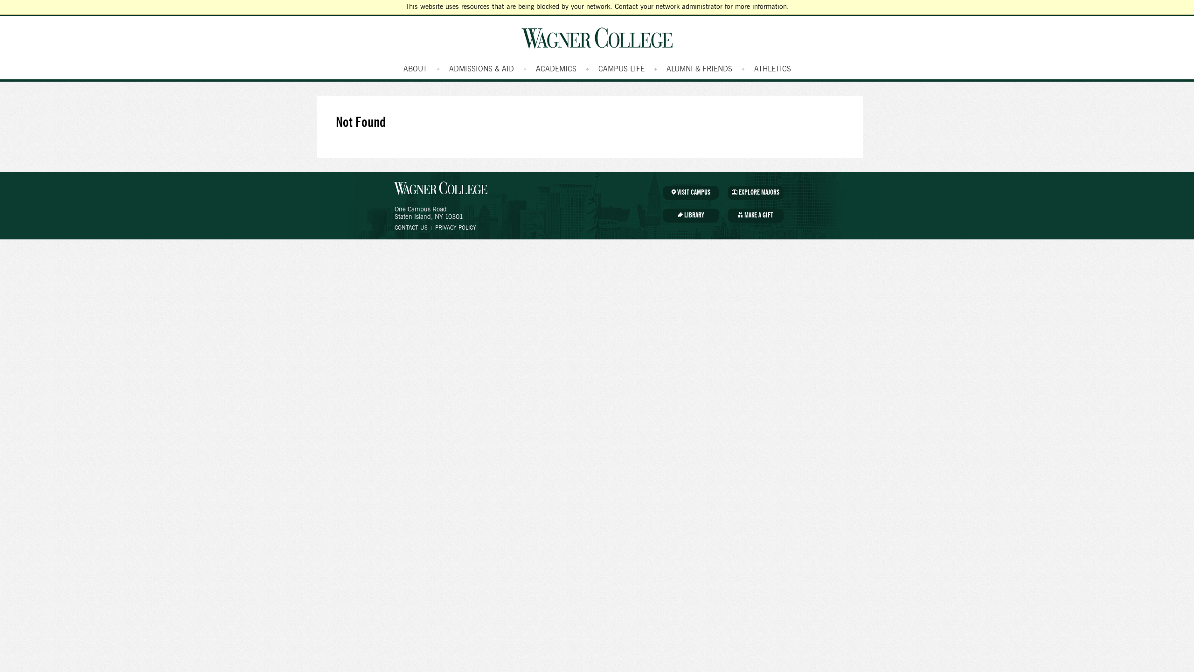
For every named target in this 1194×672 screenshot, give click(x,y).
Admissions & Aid (481, 69)
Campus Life (621, 69)
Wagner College (597, 38)
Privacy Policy (455, 228)
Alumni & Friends (699, 69)
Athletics (772, 69)
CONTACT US (411, 228)
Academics (556, 69)
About (415, 69)
